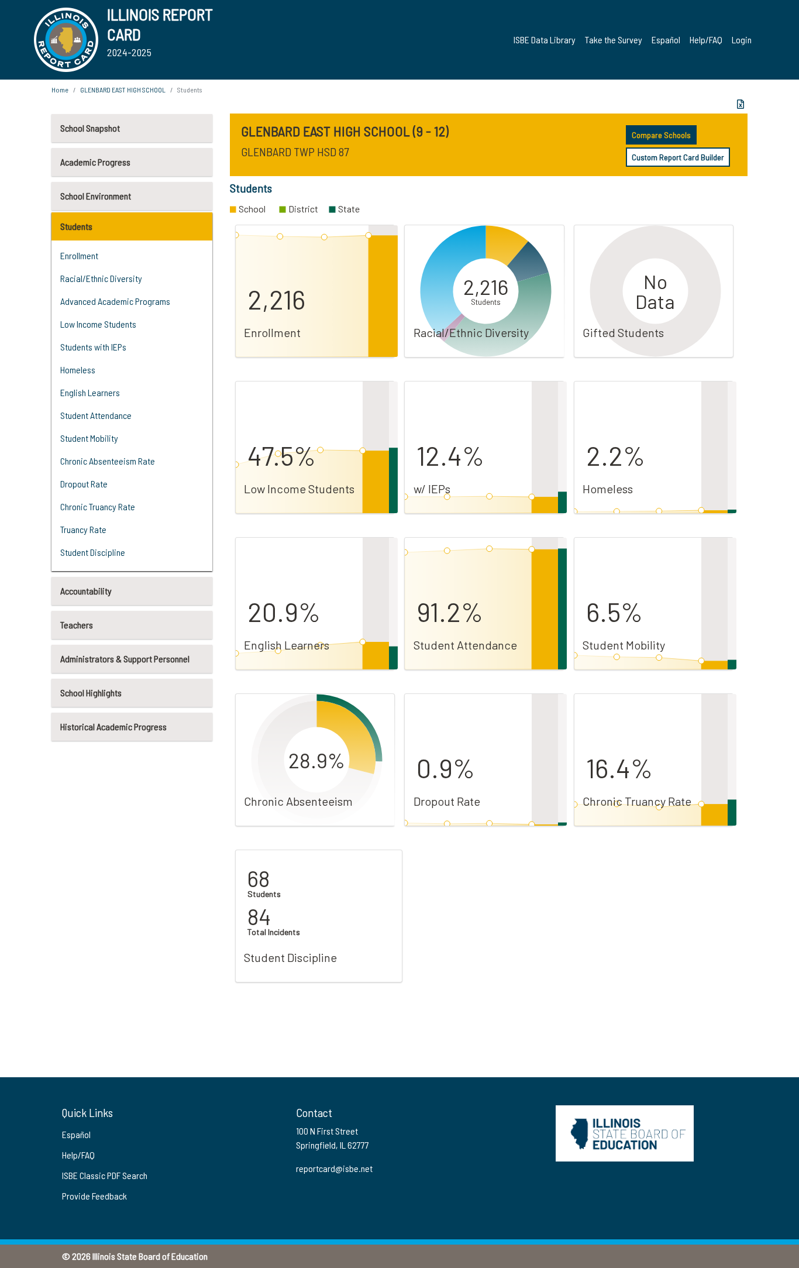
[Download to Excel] (740, 104)
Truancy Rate (83, 529)
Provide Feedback (94, 1195)
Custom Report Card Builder (678, 157)
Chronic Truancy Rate (97, 506)
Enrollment (79, 255)
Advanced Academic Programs (115, 301)
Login (742, 39)
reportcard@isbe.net (334, 1168)
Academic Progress (95, 161)
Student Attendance (96, 415)
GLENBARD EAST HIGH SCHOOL (123, 89)
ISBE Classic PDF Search (104, 1175)
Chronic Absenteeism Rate (107, 460)
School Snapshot (90, 127)
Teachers (76, 624)
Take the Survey (613, 39)
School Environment (95, 195)
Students (76, 226)
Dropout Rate (84, 483)
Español (666, 39)
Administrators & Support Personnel (125, 658)
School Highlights (91, 692)
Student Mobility (89, 438)
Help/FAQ (706, 39)
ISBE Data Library (545, 39)
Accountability (86, 590)
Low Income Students (98, 323)
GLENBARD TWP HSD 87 (295, 152)
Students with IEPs (93, 346)
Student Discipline (92, 552)
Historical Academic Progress (113, 726)
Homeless (77, 369)
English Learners (90, 392)
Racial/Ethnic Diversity (101, 278)
